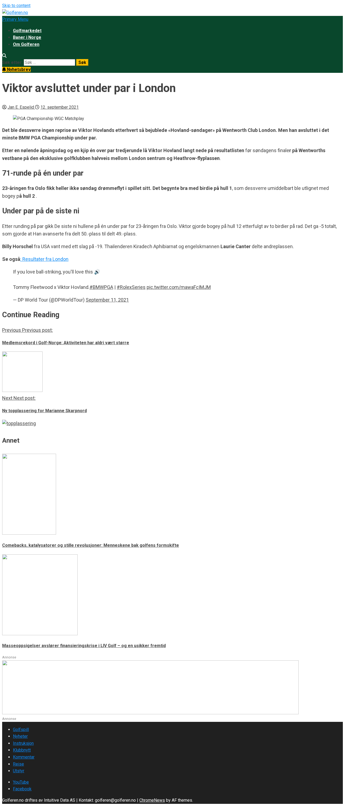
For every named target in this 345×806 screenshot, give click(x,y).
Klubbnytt (22, 750)
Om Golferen (26, 44)
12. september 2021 (59, 107)
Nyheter (20, 736)
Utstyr (18, 770)
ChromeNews (152, 800)
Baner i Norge (27, 37)
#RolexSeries (131, 287)
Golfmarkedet (27, 30)
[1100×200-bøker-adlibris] (150, 712)
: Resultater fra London (44, 259)
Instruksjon (23, 743)
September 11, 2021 (107, 300)
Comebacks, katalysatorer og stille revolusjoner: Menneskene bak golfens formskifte (90, 545)
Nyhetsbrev (18, 69)
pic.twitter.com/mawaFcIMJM (179, 287)
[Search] (4, 55)
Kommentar (23, 757)
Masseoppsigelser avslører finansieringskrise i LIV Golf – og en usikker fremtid (84, 645)
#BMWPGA (101, 287)
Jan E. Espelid (21, 107)
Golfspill (21, 729)
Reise (18, 764)
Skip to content (16, 5)
